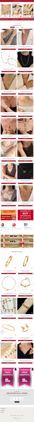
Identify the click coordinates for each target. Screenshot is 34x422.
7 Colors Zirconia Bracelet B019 (8, 315)
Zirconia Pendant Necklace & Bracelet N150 (25, 158)
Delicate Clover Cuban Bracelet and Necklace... (8, 46)
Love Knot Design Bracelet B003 (8, 293)
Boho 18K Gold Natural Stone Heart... (8, 113)
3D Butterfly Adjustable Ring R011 (25, 337)
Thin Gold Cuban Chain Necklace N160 (25, 46)
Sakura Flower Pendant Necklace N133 (8, 360)
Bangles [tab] (22, 27)
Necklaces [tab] (12, 27)
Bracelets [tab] (17, 27)
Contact (18, 415)
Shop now (21, 243)
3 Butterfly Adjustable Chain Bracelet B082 (25, 293)
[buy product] (6, 11)
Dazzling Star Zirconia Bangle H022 (9, 337)
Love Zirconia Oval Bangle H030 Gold (8, 270)
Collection (14, 415)
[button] (1, 3)
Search (11, 415)
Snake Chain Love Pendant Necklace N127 (25, 360)
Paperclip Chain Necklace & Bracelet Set (8, 158)
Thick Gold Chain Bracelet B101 (25, 315)
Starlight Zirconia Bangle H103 (25, 270)
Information (22, 415)
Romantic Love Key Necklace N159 (9, 91)
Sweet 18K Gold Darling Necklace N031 (25, 113)
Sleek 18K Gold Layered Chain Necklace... (25, 68)
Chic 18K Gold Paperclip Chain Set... (25, 91)
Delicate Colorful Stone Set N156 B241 (8, 68)
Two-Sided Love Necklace (8, 180)
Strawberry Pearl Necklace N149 (25, 180)
